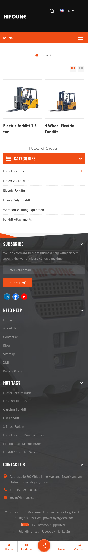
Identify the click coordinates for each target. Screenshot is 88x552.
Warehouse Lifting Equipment (24, 210)
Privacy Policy (12, 371)
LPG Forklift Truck (15, 401)
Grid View (73, 69)
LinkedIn (64, 531)
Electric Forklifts (14, 190)
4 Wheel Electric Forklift (59, 128)
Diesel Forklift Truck (17, 393)
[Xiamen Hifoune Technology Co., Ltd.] (15, 16)
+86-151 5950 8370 (23, 490)
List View (81, 69)
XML (6, 362)
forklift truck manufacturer (22, 443)
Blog (6, 345)
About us (9, 328)
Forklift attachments (17, 219)
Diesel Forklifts (13, 171)
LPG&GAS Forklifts (16, 181)
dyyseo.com (65, 518)
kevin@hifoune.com (23, 497)
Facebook (48, 531)
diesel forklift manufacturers (23, 435)
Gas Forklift (11, 418)
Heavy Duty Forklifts (17, 200)
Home (43, 55)
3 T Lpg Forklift (13, 426)
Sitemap (9, 354)
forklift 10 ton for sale (19, 452)
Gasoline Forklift (14, 409)
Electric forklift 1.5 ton (20, 128)
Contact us (10, 337)
